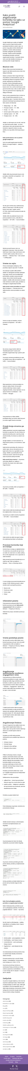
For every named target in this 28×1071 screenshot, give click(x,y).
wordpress (5, 1049)
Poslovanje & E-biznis (8, 1027)
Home (6, 1056)
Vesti (4, 1039)
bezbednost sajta (7, 1003)
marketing (5, 1022)
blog (4, 1006)
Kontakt (11, 1062)
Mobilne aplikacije (7, 1025)
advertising (5, 1001)
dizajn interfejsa (7, 1010)
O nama (12, 1056)
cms (4, 1008)
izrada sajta (6, 1020)
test (4, 1032)
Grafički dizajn (6, 1018)
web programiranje (7, 27)
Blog (16, 1062)
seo (4, 1030)
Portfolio (18, 1056)
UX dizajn (5, 1037)
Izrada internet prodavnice (13, 1060)
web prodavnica (7, 1044)
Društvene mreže (7, 1015)
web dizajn (5, 1042)
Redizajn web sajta (17, 1058)
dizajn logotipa (6, 1013)
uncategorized (6, 1034)
